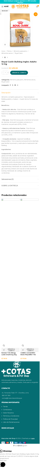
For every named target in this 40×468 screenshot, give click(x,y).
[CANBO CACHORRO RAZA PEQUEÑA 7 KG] (29, 271)
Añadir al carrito (19, 72)
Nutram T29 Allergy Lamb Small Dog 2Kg (9, 354)
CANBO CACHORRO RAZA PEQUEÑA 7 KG (28, 354)
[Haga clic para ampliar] (5, 44)
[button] (10, 350)
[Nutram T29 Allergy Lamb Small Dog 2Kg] (10, 271)
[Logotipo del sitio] (20, 6)
